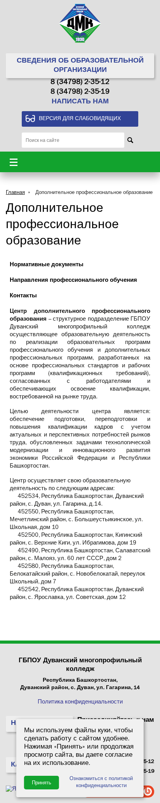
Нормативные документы (46, 265)
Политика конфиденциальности (80, 702)
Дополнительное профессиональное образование (94, 193)
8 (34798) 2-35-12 (80, 82)
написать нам (80, 102)
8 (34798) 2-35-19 (80, 92)
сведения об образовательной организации (80, 66)
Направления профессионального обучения (73, 281)
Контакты (23, 296)
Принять (41, 783)
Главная (15, 193)
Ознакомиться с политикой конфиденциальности (101, 783)
